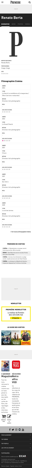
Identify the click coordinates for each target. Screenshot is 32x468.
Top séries (4, 439)
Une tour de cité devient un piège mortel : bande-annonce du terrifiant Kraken (15, 258)
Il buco (4, 153)
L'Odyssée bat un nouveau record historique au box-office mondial (14, 249)
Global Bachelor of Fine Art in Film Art (10, 461)
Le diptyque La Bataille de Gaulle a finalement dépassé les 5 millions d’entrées (15, 262)
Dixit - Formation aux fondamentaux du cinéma (12, 462)
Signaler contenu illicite (16, 466)
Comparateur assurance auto (8, 459)
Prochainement (6, 435)
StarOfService (23, 461)
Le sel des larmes (7, 210)
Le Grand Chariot (7, 124)
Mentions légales (5, 466)
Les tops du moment (7, 448)
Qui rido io (5, 182)
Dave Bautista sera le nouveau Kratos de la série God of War (15, 253)
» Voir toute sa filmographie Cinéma (20, 231)
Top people (4, 443)
